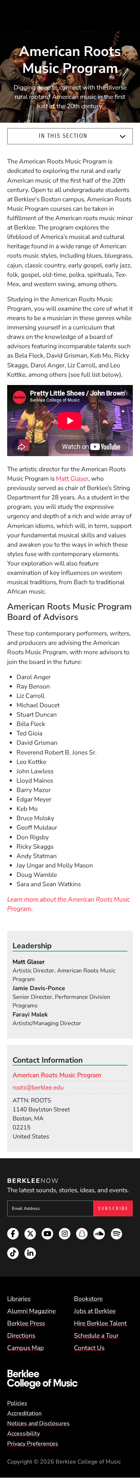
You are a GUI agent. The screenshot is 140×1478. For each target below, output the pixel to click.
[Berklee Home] (70, 1379)
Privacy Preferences (32, 1444)
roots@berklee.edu (38, 1087)
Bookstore (88, 1298)
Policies (17, 1403)
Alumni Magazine (31, 1311)
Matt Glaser (72, 478)
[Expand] (122, 136)
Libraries (19, 1298)
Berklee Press (26, 1323)
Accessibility (23, 1434)
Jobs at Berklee (95, 1311)
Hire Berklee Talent (100, 1323)
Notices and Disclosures (38, 1423)
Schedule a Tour (96, 1335)
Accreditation (24, 1413)
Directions (21, 1335)
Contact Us (89, 1347)
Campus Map (25, 1347)
